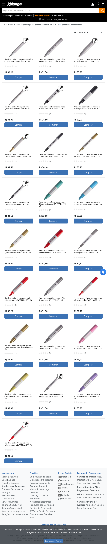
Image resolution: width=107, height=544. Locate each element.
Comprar (18, 77)
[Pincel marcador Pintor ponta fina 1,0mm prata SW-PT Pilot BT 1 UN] (53, 382)
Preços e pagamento (40, 483)
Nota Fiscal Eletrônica (40, 501)
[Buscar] (102, 10)
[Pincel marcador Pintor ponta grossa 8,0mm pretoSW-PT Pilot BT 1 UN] (88, 95)
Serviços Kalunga (10, 501)
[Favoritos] (97, 4)
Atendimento (57, 15)
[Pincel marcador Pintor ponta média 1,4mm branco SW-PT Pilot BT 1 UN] (53, 47)
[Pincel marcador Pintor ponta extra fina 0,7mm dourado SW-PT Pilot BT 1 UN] (88, 142)
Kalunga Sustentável (12, 508)
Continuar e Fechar (53, 541)
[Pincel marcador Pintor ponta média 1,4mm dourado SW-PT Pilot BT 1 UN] (19, 239)
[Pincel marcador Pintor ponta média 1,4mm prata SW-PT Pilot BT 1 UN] (53, 286)
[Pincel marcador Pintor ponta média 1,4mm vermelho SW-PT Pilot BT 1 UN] (19, 286)
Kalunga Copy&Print (12, 504)
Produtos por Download (42, 504)
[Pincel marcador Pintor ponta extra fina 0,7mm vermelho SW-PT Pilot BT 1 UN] (88, 286)
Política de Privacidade (41, 508)
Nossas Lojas (7, 15)
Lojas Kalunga (8, 479)
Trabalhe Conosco (10, 483)
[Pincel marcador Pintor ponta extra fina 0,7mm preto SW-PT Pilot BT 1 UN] (53, 142)
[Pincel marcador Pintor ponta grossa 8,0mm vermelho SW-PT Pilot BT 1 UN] (53, 239)
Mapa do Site (8, 498)
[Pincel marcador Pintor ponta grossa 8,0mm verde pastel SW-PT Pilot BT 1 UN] (53, 190)
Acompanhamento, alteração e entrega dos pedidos (41, 489)
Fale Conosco (8, 495)
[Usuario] (92, 4)
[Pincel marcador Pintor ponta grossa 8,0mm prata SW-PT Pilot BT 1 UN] (53, 334)
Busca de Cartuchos (23, 15)
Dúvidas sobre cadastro (41, 479)
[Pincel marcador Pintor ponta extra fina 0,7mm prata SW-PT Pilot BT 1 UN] (88, 239)
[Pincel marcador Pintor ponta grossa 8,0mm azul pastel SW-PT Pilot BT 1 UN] (88, 190)
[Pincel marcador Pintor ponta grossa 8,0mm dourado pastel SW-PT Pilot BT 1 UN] (19, 334)
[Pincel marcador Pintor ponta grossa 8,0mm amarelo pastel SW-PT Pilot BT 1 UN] (19, 382)
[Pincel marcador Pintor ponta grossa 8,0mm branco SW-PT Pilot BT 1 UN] (88, 47)
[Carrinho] (102, 3)
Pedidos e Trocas (42, 15)
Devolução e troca (39, 495)
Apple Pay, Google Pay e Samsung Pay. (90, 504)
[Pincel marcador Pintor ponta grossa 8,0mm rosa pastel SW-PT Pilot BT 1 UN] (88, 334)
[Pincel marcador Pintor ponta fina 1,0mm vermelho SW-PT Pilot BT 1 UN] (19, 431)
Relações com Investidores (15, 514)
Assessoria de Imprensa (13, 511)
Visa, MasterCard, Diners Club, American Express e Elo (89, 479)
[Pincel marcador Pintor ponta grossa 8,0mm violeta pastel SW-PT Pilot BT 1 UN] (88, 382)
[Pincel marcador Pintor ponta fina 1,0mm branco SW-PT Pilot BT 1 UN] (19, 95)
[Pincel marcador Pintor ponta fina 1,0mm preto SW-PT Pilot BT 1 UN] (19, 190)
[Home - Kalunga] (4, 24)
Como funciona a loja (40, 476)
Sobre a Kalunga (10, 476)
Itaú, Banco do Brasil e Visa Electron (90, 496)
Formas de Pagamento (89, 473)
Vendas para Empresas (13, 486)
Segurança (35, 498)
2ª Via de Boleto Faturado (42, 511)
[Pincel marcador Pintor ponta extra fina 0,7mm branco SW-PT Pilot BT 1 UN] (19, 47)
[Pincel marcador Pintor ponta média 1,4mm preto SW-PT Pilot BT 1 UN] (53, 95)
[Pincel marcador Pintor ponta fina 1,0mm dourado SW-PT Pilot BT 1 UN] (19, 142)
